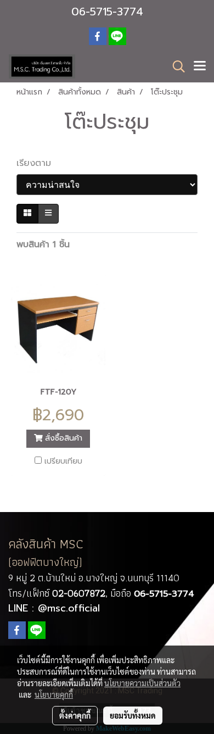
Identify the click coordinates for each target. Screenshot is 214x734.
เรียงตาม (38, 163)
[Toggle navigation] (200, 66)
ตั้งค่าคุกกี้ (75, 715)
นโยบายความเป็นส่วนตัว (142, 683)
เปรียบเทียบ (63, 461)
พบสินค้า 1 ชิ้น (43, 244)
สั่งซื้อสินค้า (62, 438)
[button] (175, 66)
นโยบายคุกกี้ (54, 694)
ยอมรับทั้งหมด (133, 715)
